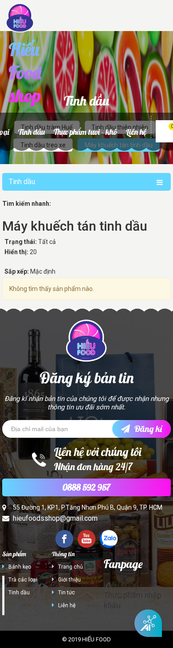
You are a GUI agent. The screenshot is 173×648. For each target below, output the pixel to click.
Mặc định (42, 271)
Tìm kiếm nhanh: (26, 203)
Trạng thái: (20, 241)
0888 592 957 (86, 487)
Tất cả (47, 241)
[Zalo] (109, 539)
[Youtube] (86, 539)
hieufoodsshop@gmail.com (55, 518)
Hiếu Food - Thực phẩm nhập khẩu (132, 595)
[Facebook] (64, 539)
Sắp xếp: (16, 271)
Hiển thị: (16, 251)
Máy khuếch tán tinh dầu (74, 226)
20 (33, 251)
